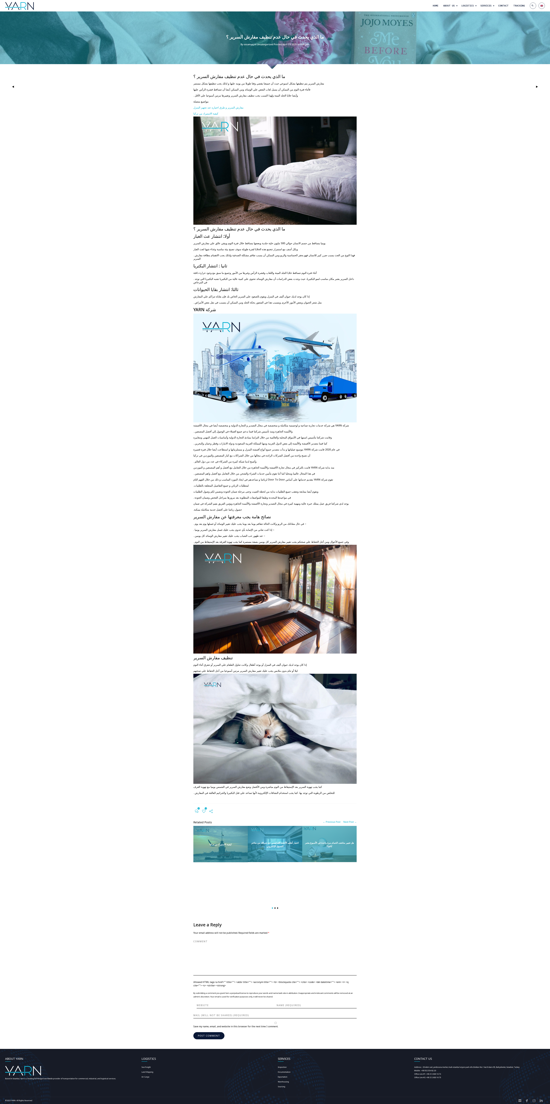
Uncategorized (265, 44)
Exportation (282, 1077)
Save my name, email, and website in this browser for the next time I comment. (235, 1026)
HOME (435, 5)
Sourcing (281, 1086)
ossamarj (249, 44)
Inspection (282, 1067)
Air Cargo (145, 1077)
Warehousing (283, 1082)
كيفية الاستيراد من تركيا (205, 113)
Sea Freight (146, 1067)
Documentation (284, 1072)
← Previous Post (331, 821)
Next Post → (350, 821)
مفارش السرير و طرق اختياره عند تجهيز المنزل (218, 107)
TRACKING (519, 5)
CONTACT (503, 5)
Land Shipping (147, 1072)
